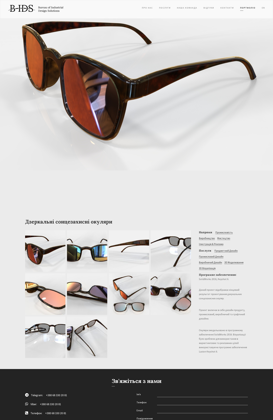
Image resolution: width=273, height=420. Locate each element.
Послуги (165, 7)
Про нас (147, 7)
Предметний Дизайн (226, 250)
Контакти (227, 7)
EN (263, 7)
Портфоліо (247, 7)
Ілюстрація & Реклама (211, 244)
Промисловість (224, 232)
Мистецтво (223, 238)
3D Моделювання (233, 262)
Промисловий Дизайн (211, 256)
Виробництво (207, 238)
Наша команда (187, 7)
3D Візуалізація (207, 268)
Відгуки (208, 7)
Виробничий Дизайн (210, 262)
